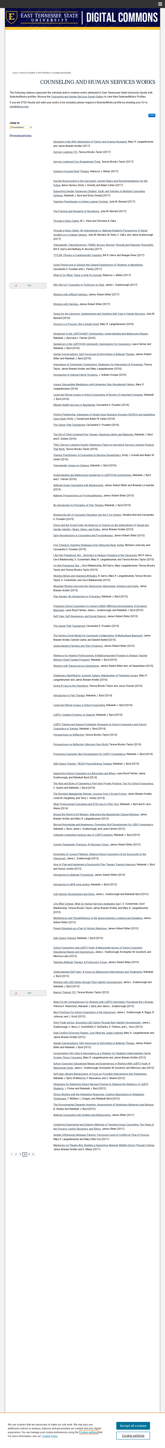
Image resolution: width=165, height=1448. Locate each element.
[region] (82, 1430)
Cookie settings (89, 1432)
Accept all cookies (133, 1426)
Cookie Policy (50, 1436)
